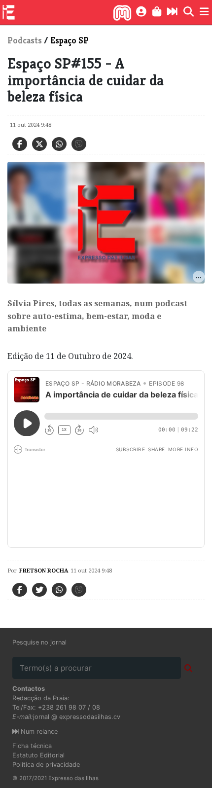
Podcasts (24, 40)
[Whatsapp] (59, 144)
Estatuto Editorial (38, 755)
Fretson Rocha (43, 570)
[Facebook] (19, 144)
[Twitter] (39, 144)
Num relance (38, 731)
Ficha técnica (32, 746)
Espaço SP (69, 40)
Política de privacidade (46, 764)
